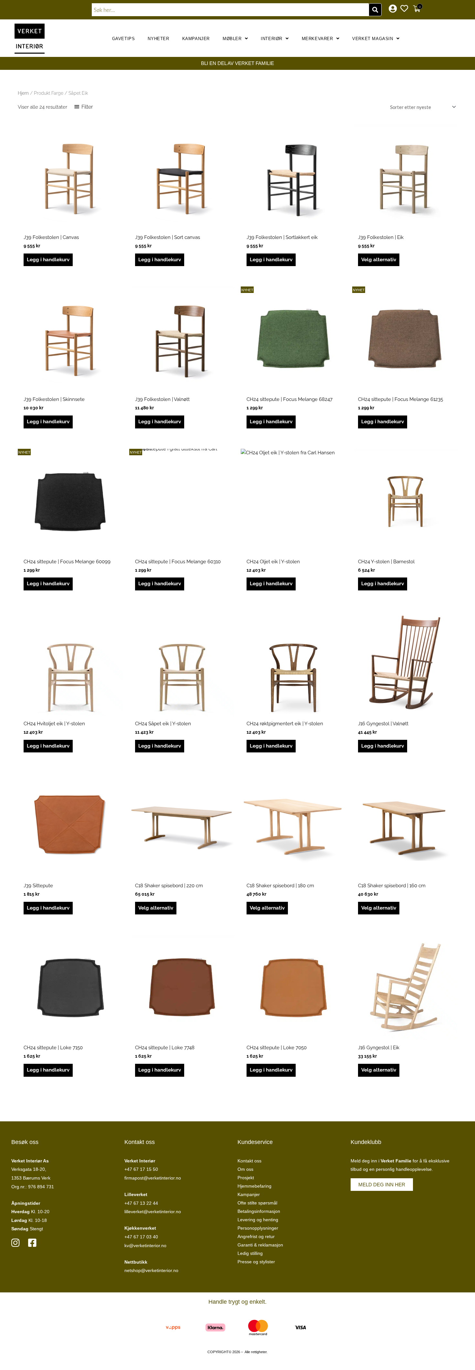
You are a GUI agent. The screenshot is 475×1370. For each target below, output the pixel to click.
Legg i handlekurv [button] (48, 260)
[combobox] (230, 9)
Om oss (245, 1169)
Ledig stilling (250, 1253)
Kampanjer (196, 38)
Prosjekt (246, 1177)
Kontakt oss (249, 1160)
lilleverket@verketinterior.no (152, 1211)
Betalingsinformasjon (259, 1211)
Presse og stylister (256, 1261)
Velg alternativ (378, 260)
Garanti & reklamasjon (260, 1244)
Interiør (271, 38)
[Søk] (375, 9)
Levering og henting (258, 1219)
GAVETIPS (123, 38)
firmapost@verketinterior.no (152, 1178)
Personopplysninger (258, 1228)
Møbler (232, 38)
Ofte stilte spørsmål (257, 1202)
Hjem (23, 93)
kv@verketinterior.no (145, 1245)
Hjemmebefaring (254, 1186)
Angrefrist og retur (256, 1236)
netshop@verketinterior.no (151, 1270)
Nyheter (158, 38)
